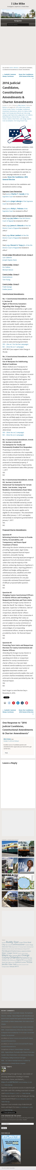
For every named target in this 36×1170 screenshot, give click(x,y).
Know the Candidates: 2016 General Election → (26, 76)
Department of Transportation (19, 947)
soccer (12, 962)
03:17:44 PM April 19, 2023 (26, 1107)
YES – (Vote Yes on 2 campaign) (13, 432)
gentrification (12, 951)
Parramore (24, 958)
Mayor (5, 955)
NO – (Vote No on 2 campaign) (13, 435)
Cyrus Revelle (4, 1021)
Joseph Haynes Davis (12, 115)
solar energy (23, 119)
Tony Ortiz (19, 964)
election (20, 111)
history (19, 951)
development (30, 947)
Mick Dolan (7, 739)
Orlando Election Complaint (18, 1063)
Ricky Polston (15, 119)
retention (9, 119)
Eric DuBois (25, 111)
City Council (8, 945)
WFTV (17, 966)
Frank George (9, 113)
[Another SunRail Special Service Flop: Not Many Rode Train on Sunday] (26, 849)
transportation (5, 966)
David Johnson (13, 111)
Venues (12, 966)
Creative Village (29, 945)
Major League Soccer (10, 953)
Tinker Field (12, 964)
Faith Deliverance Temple (21, 949)
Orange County (25, 117)
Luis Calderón (7, 257)
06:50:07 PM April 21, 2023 (12, 1093)
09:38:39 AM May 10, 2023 (25, 1082)
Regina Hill (19, 960)
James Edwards (17, 113)
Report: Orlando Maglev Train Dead (20, 1049)
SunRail (23, 962)
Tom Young (17, 120)
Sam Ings (8, 962)
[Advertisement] (18, 46)
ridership (26, 960)
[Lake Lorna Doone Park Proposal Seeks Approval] (26, 882)
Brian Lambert (26, 107)
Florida (4, 951)
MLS (19, 955)
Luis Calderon (28, 115)
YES (3, 344)
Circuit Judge (19, 109)
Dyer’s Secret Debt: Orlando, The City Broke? (21, 1013)
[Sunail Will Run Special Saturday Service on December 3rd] (10, 899)
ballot (20, 107)
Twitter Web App (8, 1085)
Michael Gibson (16, 117)
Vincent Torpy (23, 120)
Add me (4, 1128)
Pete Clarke (10, 960)
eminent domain (10, 949)
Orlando (4, 119)
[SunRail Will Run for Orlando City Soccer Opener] (10, 882)
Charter (13, 109)
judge (19, 115)
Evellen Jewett (7, 289)
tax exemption (9, 120)
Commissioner (18, 944)
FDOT (28, 949)
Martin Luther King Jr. (23, 953)
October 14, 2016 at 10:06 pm (11, 741)
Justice (23, 115)
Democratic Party (6, 947)
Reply (6, 752)
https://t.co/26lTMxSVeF (9, 1082)
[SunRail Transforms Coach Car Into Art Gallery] (10, 849)
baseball (4, 942)
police (14, 960)
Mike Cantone (21, 105)
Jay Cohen (24, 113)
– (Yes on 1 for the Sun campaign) (16, 344)
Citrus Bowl (27, 942)
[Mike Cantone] (3, 1071)
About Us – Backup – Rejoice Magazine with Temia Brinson (16, 1016)
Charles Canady (6, 109)
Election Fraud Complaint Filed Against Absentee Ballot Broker (17, 1018)
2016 (17, 107)
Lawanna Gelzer (26, 951)
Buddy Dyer (12, 942)
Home (11, 67)
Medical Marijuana (7, 117)
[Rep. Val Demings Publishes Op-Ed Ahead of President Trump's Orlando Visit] (26, 866)
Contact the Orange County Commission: (22, 1027)
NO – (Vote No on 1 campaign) (13, 347)
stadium (18, 962)
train (27, 964)
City (3, 945)
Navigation (18, 21)
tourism (24, 964)
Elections (16, 67)
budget (21, 942)
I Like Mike (18, 3)
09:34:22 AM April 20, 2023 (22, 1099)
